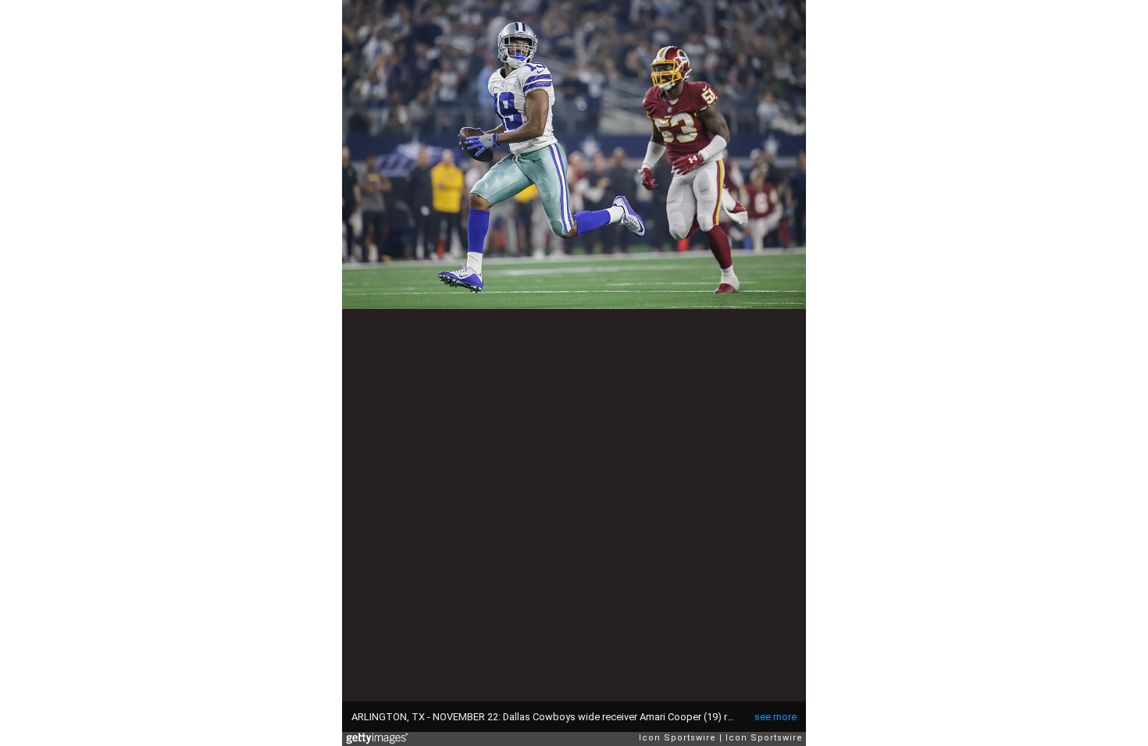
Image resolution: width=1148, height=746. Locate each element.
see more (775, 717)
